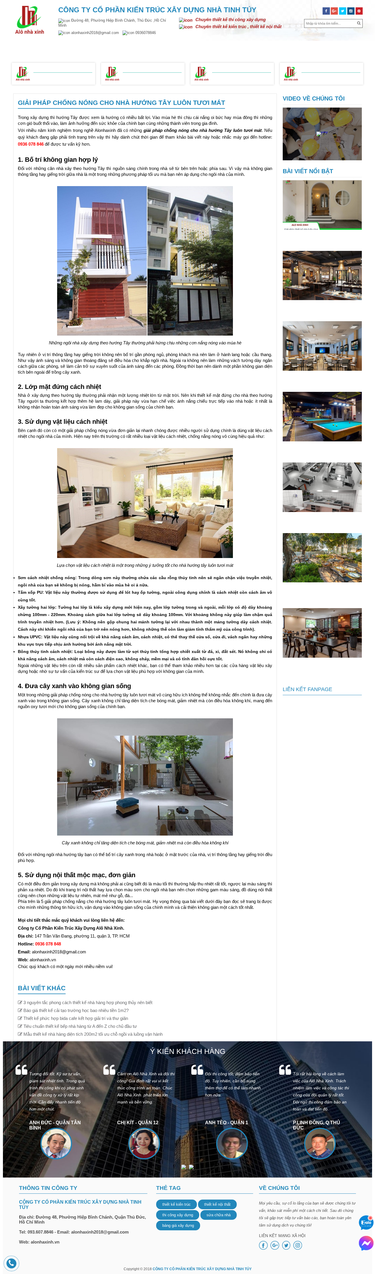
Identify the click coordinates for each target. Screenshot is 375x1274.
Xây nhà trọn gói (57, 77)
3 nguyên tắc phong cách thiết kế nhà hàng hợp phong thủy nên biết (321, 307)
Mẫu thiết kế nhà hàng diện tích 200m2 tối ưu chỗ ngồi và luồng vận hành (322, 592)
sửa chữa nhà (219, 1215)
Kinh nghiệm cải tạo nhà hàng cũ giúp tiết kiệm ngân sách (319, 665)
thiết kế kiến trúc (176, 1204)
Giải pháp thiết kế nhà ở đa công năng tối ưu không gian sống (319, 237)
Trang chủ (30, 47)
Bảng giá (316, 47)
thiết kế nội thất (217, 1204)
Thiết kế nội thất (169, 47)
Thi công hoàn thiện (240, 77)
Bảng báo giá (48, 68)
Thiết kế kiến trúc (114, 47)
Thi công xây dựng (224, 47)
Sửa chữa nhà (276, 47)
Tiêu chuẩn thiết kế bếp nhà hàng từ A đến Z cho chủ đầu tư (322, 519)
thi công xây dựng (177, 1215)
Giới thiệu (68, 47)
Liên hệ (349, 47)
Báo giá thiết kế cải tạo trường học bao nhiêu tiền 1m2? (321, 378)
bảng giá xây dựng (178, 1225)
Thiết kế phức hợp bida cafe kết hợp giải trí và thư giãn (318, 449)
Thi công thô (140, 77)
